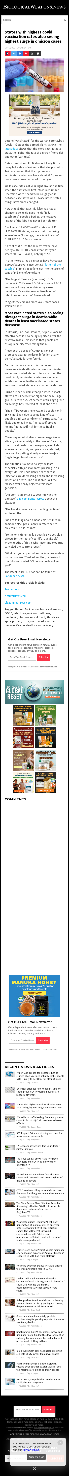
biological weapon (51, 609)
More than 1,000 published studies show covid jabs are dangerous (38, 1381)
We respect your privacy (44, 1428)
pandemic (11, 617)
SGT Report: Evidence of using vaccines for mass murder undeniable (39, 1135)
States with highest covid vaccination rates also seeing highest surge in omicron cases (39, 1106)
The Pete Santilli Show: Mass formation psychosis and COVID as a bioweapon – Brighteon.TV (37, 1161)
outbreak (44, 613)
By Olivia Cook (34, 1310)
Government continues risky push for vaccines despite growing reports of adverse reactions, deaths (40, 1319)
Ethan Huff (25, 47)
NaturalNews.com (15, 596)
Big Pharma (31, 609)
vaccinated (37, 621)
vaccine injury (44, 625)
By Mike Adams (34, 1244)
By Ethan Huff (33, 1111)
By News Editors (35, 1272)
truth (26, 621)
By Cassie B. (33, 1083)
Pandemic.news (14, 576)
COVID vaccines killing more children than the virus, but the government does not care (40, 1192)
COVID (8, 613)
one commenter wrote (30, 498)
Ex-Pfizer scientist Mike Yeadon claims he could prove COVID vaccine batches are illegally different (38, 1091)
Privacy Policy (31, 1450)
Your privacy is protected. (18, 667)
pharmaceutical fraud (31, 617)
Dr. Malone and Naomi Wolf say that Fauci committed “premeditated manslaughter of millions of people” (39, 1177)
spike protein (13, 621)
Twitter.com (12, 589)
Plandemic (53, 617)
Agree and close (36, 1457)
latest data (11, 148)
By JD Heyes (33, 1260)
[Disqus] (34, 845)
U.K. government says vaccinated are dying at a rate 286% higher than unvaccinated (39, 1352)
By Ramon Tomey (35, 1127)
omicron (32, 613)
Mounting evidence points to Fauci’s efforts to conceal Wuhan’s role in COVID (39, 1267)
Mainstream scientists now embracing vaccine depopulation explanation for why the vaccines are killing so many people (38, 1366)
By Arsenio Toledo (35, 1153)
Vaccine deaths (25, 625)
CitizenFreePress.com (18, 602)
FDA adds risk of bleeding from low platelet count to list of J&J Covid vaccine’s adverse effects (40, 1120)
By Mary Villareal (35, 1098)
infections (20, 613)
